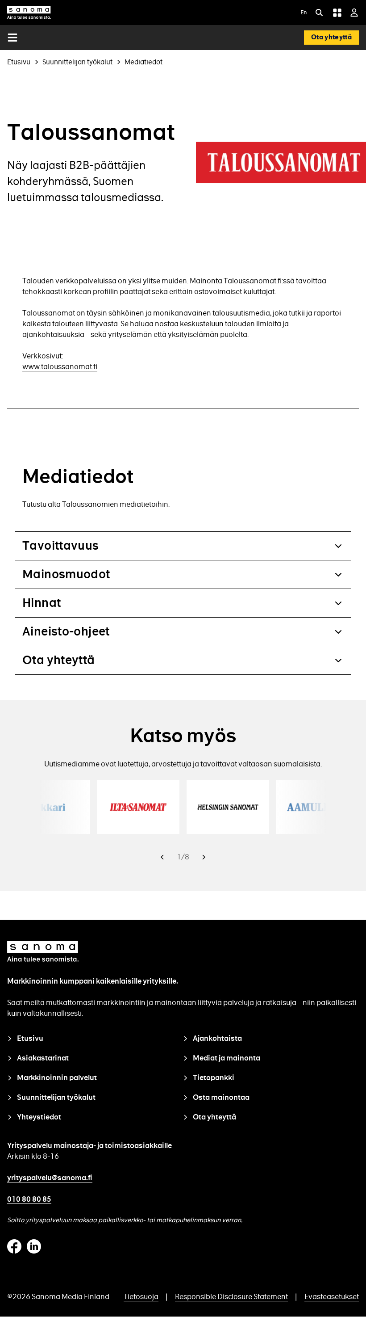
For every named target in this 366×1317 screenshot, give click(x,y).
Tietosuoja (141, 1296)
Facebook (14, 1246)
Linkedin (34, 1246)
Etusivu (18, 62)
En (303, 13)
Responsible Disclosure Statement (231, 1296)
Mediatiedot (143, 62)
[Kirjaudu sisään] (354, 12)
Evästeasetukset (331, 1296)
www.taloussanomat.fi (59, 366)
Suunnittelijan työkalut (77, 62)
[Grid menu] (337, 12)
